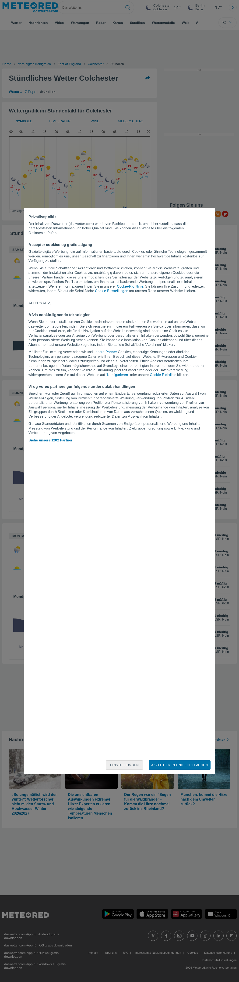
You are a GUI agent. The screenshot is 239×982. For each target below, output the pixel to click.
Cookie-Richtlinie (130, 286)
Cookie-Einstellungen (111, 291)
